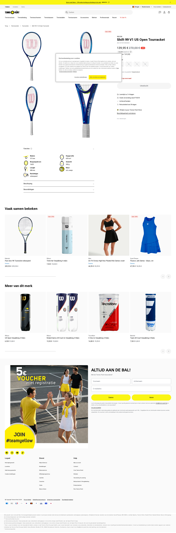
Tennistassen (48, 17)
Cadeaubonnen (167, 7)
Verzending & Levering (80, 477)
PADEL (23, 7)
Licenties (7, 466)
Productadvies (77, 485)
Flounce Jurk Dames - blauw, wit (141, 261)
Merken (94, 17)
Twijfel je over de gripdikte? (128, 72)
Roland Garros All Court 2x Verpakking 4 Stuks (63, 338)
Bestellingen (42, 466)
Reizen (114, 17)
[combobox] (98, 12)
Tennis (7, 7)
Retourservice (43, 470)
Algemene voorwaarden (53, 499)
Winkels (76, 474)
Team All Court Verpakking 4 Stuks (142, 338)
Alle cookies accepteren (97, 77)
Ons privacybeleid (96, 407)
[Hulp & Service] (160, 12)
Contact (76, 466)
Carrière (41, 477)
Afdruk (75, 71)
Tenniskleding (22, 17)
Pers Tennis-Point (78, 489)
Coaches (41, 481)
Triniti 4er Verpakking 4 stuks (57, 261)
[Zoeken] (66, 12)
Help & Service (43, 462)
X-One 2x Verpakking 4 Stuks (98, 338)
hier (118, 68)
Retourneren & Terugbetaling (81, 481)
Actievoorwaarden (10, 529)
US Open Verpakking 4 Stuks (15, 338)
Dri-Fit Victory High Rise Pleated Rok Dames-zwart (106, 261)
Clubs (40, 485)
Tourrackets (25, 26)
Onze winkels (157, 7)
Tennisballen (61, 17)
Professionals (104, 17)
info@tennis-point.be (161, 403)
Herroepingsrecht (9, 462)
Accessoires (84, 17)
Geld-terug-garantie (10, 470)
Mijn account (77, 462)
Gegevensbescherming (65, 71)
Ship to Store (42, 489)
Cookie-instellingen (10, 474)
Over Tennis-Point (78, 470)
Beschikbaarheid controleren (126, 113)
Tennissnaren (72, 17)
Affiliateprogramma (44, 474)
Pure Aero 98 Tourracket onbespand (18, 261)
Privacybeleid (27, 499)
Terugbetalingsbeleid (67, 499)
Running (15, 7)
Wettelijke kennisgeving (39, 499)
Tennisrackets (9, 17)
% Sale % (123, 17)
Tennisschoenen (35, 17)
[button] (163, 276)
